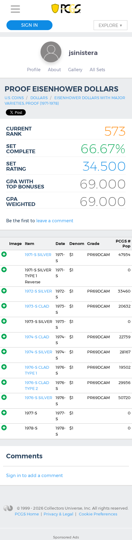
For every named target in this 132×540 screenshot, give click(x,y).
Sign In (29, 25)
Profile (34, 69)
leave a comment (54, 220)
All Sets (97, 69)
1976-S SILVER (38, 397)
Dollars (39, 97)
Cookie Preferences (98, 513)
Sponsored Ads (66, 537)
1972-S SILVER (38, 291)
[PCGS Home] (66, 9)
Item (29, 243)
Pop (123, 243)
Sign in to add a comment (34, 475)
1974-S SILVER (38, 352)
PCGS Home (27, 513)
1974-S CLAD (37, 337)
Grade (93, 243)
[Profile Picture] (51, 51)
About (54, 69)
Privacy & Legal (58, 513)
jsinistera (83, 52)
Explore (110, 25)
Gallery (75, 69)
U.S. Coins (14, 97)
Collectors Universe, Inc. (67, 507)
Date (60, 243)
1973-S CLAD (37, 306)
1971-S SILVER (38, 254)
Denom (76, 243)
